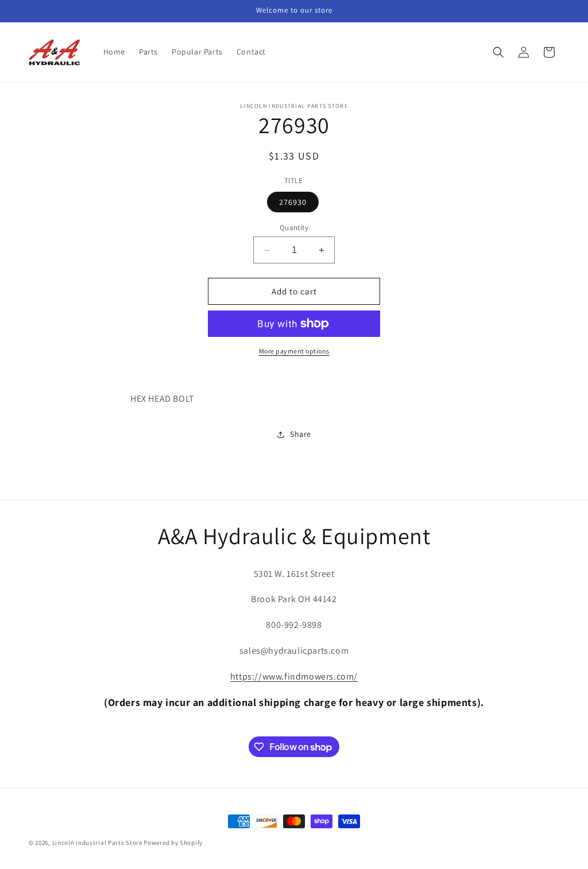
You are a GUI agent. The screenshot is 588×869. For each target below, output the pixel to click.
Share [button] (300, 434)
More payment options (294, 351)
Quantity (294, 227)
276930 (293, 202)
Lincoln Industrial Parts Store (97, 843)
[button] (498, 52)
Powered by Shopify (173, 843)
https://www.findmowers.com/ (294, 676)
